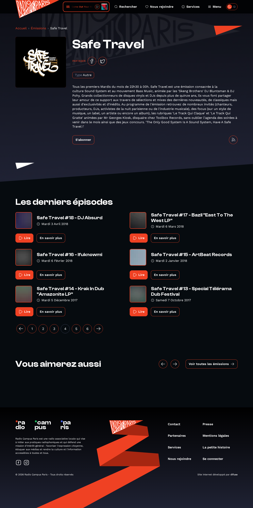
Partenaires (177, 435)
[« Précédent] (21, 328)
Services (193, 7)
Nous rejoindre (161, 7)
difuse (234, 474)
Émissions (38, 28)
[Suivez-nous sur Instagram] (26, 462)
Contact (174, 424)
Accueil (21, 28)
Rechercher (128, 7)
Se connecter (213, 459)
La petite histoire (216, 447)
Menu (217, 7)
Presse (208, 424)
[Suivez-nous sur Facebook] (18, 462)
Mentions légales (216, 435)
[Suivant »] (98, 328)
